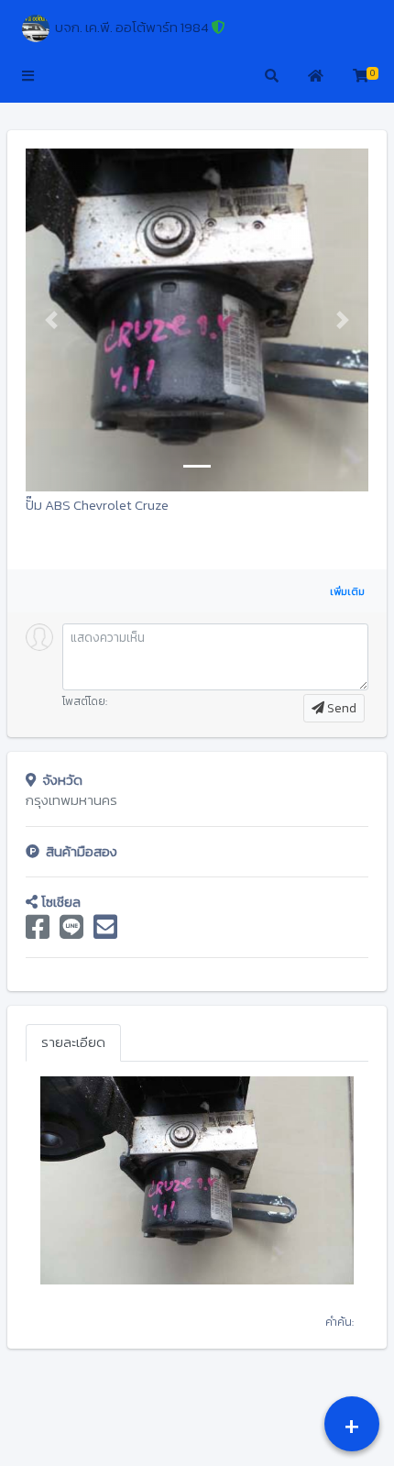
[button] (28, 77)
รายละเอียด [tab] (73, 1042)
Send (340, 708)
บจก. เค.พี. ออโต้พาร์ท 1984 (129, 27)
